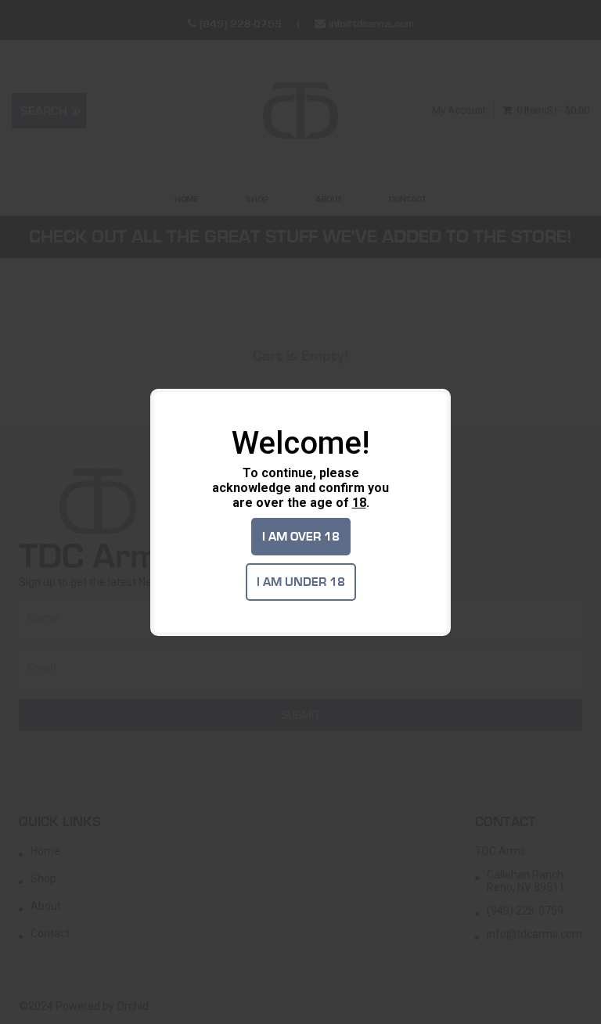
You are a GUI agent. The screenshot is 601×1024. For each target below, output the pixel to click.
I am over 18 (301, 536)
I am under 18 (301, 582)
